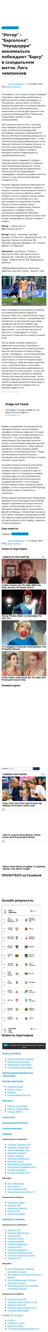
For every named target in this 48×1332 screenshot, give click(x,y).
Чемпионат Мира (16, 1202)
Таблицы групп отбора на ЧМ (22, 1302)
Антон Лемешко (16, 84)
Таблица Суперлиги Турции (21, 1255)
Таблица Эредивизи (17, 1249)
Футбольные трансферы (19, 1064)
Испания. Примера (16, 1153)
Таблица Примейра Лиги (19, 1252)
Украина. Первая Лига (18, 1147)
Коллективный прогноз (19, 1095)
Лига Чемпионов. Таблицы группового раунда (20, 1270)
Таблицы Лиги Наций (18, 1310)
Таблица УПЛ (14, 1230)
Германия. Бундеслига (18, 1158)
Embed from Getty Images (11, 275)
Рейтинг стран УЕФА (17, 1106)
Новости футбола (11, 1053)
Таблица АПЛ (14, 1235)
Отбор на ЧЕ (13, 1211)
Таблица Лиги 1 (15, 1247)
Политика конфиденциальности (23, 1328)
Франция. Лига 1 (15, 1161)
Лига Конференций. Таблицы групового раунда (21, 1281)
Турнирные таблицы (13, 1219)
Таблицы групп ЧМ (16, 1299)
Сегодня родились (12, 1128)
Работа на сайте (15, 1325)
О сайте (11, 1320)
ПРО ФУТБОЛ (16, 1315)
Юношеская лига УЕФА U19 (21, 1191)
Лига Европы (13, 1186)
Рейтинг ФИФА (14, 1111)
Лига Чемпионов (10, 27)
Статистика (8, 1117)
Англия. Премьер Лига (18, 1150)
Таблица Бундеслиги (17, 1244)
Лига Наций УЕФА (16, 1213)
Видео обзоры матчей (18, 1061)
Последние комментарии (20, 1067)
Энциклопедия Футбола (15, 1122)
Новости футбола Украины (20, 1059)
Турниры (7, 1133)
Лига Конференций (17, 1189)
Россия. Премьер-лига (18, 1172)
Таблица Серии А (15, 1241)
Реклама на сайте (16, 1323)
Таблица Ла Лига (15, 1238)
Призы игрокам (15, 1086)
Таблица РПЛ (14, 1258)
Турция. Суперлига (16, 1169)
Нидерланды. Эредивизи (19, 1164)
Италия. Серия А (15, 1155)
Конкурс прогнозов (12, 1081)
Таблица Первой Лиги (18, 1232)
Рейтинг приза (14, 1089)
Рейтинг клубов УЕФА (18, 1109)
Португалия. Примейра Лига (21, 1167)
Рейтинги (7, 1100)
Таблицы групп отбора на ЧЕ (21, 1307)
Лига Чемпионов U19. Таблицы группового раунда (23, 1287)
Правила (11, 1092)
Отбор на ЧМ (13, 1205)
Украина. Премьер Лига (19, 1144)
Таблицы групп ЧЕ (16, 1304)
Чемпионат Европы (17, 1208)
